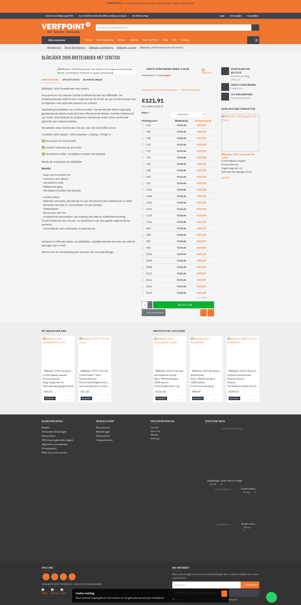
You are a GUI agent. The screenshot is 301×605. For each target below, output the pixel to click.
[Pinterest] (63, 576)
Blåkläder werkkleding (101, 47)
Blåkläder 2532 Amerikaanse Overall (170, 370)
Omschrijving (50, 79)
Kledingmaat (149, 120)
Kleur (145, 112)
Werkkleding (54, 47)
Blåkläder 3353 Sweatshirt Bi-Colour (238, 156)
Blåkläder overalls (126, 47)
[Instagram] (54, 576)
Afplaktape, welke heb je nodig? (224, 480)
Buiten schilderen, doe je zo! (249, 524)
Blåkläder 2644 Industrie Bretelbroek (243, 370)
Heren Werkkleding (74, 47)
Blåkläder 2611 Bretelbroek (207, 370)
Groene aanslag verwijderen (249, 488)
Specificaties (71, 79)
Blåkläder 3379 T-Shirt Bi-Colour (95, 370)
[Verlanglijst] (203, 312)
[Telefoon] (72, 576)
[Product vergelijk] (211, 312)
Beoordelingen (92, 79)
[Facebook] (46, 576)
